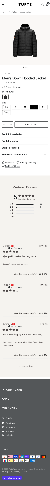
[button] (5, 97)
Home (4, 12)
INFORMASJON (12, 389)
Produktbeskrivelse (12, 134)
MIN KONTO (10, 407)
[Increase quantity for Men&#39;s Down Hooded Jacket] (11, 124)
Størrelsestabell (10, 148)
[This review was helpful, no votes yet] (40, 274)
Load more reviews (25, 366)
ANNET (6, 398)
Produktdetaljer (10, 141)
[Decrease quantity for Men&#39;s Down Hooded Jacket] (4, 124)
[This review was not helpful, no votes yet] (45, 274)
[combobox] (43, 4)
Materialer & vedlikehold (14, 154)
